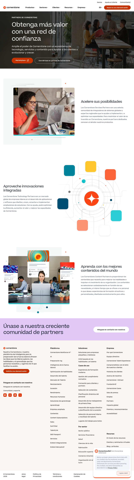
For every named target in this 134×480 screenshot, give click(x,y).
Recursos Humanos (57, 397)
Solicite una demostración (16, 371)
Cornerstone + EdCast (115, 380)
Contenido (54, 413)
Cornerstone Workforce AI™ (60, 352)
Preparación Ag (56, 361)
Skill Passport (55, 434)
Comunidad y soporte (11, 391)
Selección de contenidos (87, 390)
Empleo (109, 397)
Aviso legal (24, 475)
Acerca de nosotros (114, 376)
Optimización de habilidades (61, 372)
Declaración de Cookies (79, 475)
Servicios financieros (86, 435)
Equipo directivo (113, 357)
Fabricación (82, 447)
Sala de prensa (112, 393)
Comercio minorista (85, 456)
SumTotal (53, 426)
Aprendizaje (54, 405)
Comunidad (124, 2)
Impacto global (112, 405)
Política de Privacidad (37, 475)
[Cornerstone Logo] (11, 7)
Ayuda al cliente (111, 2)
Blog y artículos (113, 446)
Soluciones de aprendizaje (60, 401)
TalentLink (54, 430)
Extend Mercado (56, 447)
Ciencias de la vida (85, 443)
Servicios (53, 439)
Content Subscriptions (58, 418)
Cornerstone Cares (114, 388)
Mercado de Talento (58, 380)
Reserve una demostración (117, 8)
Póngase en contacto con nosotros (111, 330)
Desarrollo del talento (58, 376)
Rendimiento (55, 393)
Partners (110, 401)
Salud (80, 439)
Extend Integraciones (58, 443)
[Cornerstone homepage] (23, 348)
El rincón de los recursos (116, 438)
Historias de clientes (114, 372)
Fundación (111, 384)
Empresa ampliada (57, 409)
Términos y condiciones (57, 475)
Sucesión (53, 388)
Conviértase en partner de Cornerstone (54, 61)
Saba (52, 422)
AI (51, 357)
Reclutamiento (55, 384)
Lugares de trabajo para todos (90, 421)
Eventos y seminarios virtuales (118, 442)
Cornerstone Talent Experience (118, 361)
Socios (99, 2)
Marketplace (21, 60)
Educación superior (85, 452)
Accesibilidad (112, 413)
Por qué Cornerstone (115, 352)
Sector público (84, 431)
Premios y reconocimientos (117, 409)
